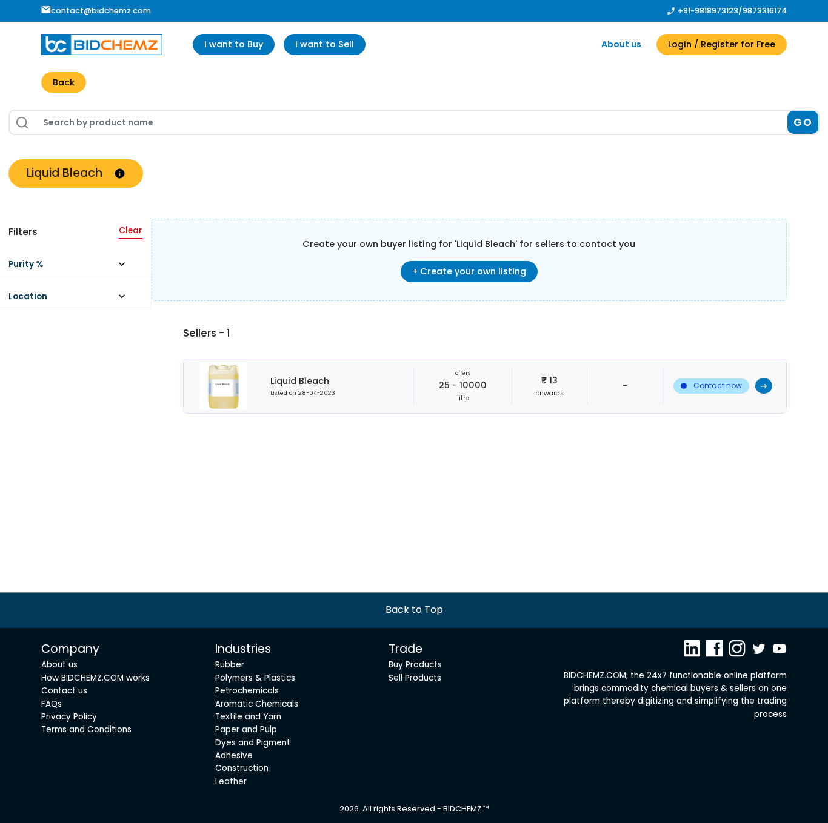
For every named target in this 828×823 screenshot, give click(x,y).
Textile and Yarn (248, 716)
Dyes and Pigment (252, 743)
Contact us (64, 690)
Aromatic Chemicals (256, 704)
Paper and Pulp (246, 729)
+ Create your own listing (469, 271)
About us (621, 44)
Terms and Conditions (86, 729)
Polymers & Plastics (255, 678)
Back (64, 82)
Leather (231, 781)
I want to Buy (233, 44)
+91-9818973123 (708, 10)
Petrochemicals (247, 690)
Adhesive (234, 755)
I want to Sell (324, 44)
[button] (72, 267)
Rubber (229, 664)
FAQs (51, 704)
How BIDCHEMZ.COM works (95, 678)
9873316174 (765, 10)
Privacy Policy (69, 716)
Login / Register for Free (721, 44)
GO (802, 122)
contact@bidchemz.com (101, 10)
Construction (242, 768)
